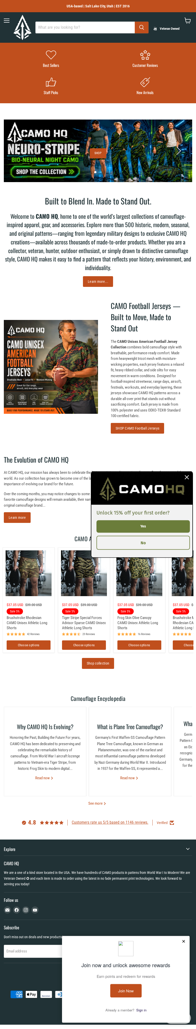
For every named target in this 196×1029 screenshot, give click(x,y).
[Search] (142, 27)
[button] (18, 151)
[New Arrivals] (145, 86)
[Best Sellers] (50, 59)
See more (95, 803)
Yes (143, 526)
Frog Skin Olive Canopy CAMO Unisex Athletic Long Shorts (137, 622)
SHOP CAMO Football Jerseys (137, 428)
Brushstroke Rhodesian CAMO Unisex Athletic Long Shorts (27, 622)
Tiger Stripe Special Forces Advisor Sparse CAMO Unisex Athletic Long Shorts (84, 622)
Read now (43, 778)
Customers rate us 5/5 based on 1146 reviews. (110, 822)
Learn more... (98, 282)
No (143, 542)
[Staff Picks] (50, 86)
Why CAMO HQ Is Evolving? (45, 726)
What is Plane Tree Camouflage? (130, 726)
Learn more (17, 518)
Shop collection (98, 663)
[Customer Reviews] (145, 59)
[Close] (187, 477)
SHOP (98, 153)
